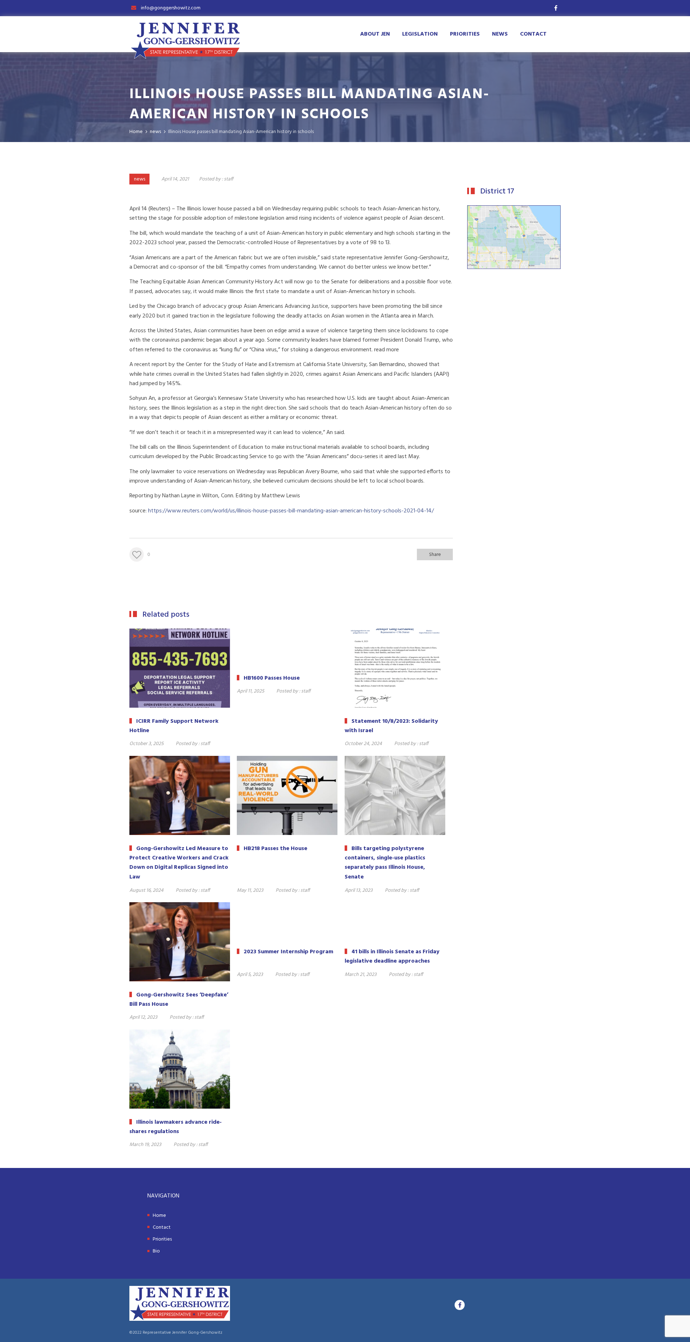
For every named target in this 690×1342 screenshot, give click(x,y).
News (500, 34)
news (139, 179)
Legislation (420, 34)
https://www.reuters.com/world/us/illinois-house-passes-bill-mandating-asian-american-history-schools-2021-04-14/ (291, 511)
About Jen (375, 34)
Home (159, 1215)
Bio (156, 1251)
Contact (533, 34)
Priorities (465, 34)
